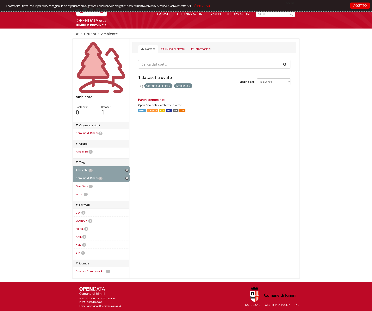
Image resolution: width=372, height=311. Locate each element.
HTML (142, 110)
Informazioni (238, 14)
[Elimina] (169, 85)
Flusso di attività (174, 49)
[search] (285, 64)
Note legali (253, 305)
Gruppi (215, 14)
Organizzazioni (190, 14)
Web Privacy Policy (277, 305)
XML (182, 110)
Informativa (201, 5)
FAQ (297, 305)
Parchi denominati (151, 100)
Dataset (164, 14)
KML (169, 110)
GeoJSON (152, 110)
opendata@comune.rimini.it (104, 306)
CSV (162, 110)
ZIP (175, 110)
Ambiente (109, 33)
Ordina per (247, 82)
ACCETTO (360, 5)
